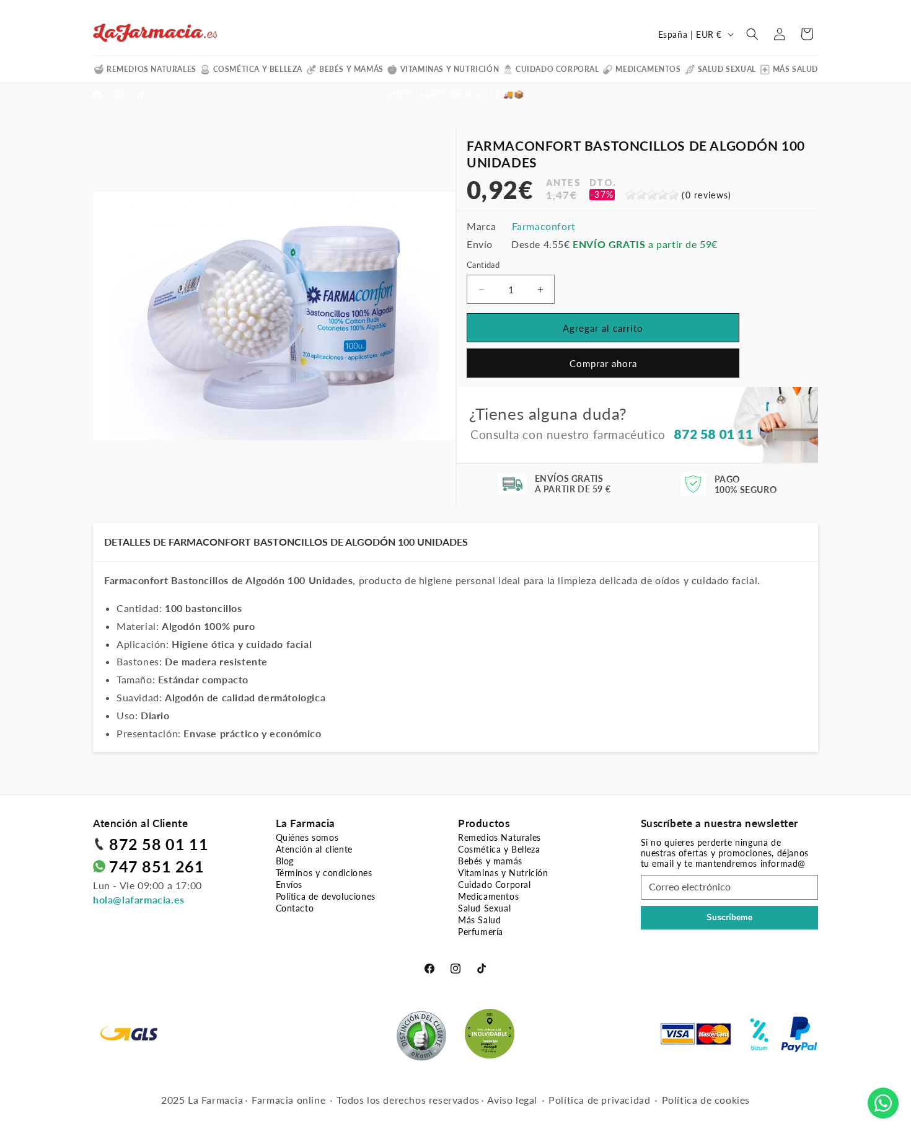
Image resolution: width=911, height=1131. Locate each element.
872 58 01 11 (158, 844)
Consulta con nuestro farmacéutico (611, 433)
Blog (285, 861)
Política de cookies (706, 1100)
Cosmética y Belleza (257, 69)
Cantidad (483, 265)
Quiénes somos (307, 837)
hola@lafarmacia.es (139, 899)
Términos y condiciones (324, 872)
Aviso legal (512, 1100)
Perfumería (480, 931)
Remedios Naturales (151, 69)
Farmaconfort (544, 226)
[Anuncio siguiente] (596, 95)
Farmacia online (288, 1100)
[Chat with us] (883, 1103)
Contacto (295, 908)
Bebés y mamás (351, 69)
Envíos (289, 884)
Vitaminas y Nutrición (450, 69)
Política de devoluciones (326, 896)
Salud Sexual (727, 69)
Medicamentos (647, 69)
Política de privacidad (599, 1100)
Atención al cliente (314, 849)
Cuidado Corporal (557, 69)
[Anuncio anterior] (314, 95)
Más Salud (795, 69)
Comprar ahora (603, 363)
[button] (752, 34)
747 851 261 (157, 866)
